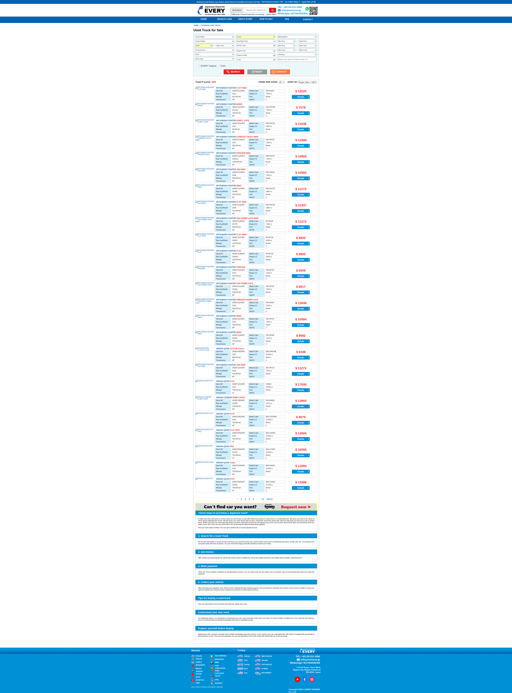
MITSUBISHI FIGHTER (226, 88)
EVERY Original (208, 66)
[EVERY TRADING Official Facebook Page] (304, 679)
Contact (308, 19)
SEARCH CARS (224, 19)
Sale (223, 66)
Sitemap (220, 687)
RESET (258, 72)
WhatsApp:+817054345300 (292, 13)
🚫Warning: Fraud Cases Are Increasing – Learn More (253, 14)
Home (196, 25)
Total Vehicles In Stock (270, 2)
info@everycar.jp (291, 10)
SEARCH (235, 72)
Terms (198, 687)
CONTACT (281, 72)
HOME (204, 19)
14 (262, 499)
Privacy (204, 687)
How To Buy (266, 19)
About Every (245, 19)
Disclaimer (211, 687)
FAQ (287, 19)
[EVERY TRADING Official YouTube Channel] (297, 679)
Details (300, 97)
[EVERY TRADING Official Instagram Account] (312, 679)
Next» (270, 499)
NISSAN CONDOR (224, 397)
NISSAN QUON (222, 349)
